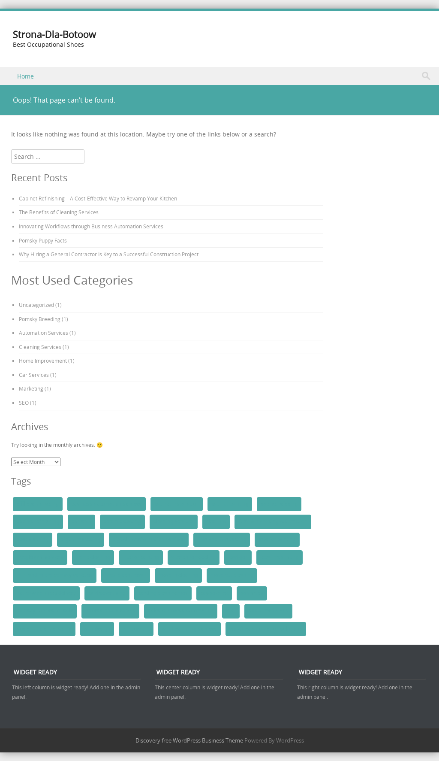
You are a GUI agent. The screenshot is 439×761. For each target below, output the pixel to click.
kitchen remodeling (193, 557)
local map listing (279, 557)
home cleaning (93, 557)
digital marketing (80, 540)
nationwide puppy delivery (46, 593)
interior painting (141, 557)
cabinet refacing (279, 504)
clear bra (216, 521)
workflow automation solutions (265, 629)
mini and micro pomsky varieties (55, 575)
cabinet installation (176, 504)
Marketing (31, 388)
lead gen (238, 557)
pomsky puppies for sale (45, 611)
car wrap (81, 521)
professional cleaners (110, 611)
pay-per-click (214, 593)
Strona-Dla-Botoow (54, 34)
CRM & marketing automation (272, 521)
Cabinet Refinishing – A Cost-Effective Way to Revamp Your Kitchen (98, 198)
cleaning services (173, 521)
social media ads (268, 611)
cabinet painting (229, 504)
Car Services (34, 374)
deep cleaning (32, 540)
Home (25, 76)
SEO (24, 402)
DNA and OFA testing (221, 540)
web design (97, 629)
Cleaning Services (40, 346)
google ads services (40, 557)
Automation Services (43, 332)
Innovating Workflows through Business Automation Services (91, 226)
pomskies (252, 593)
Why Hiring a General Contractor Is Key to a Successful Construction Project (108, 254)
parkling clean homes (163, 593)
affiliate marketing (38, 504)
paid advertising (107, 593)
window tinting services (189, 629)
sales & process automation (180, 611)
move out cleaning (231, 575)
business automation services (106, 504)
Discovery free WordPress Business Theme (189, 740)
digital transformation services (149, 540)
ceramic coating (122, 521)
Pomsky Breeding (39, 318)
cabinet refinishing (38, 521)
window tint (136, 629)
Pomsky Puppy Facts (43, 240)
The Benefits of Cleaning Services (59, 212)
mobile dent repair (125, 575)
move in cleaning (178, 575)
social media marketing (44, 629)
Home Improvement (43, 360)
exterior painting (277, 540)
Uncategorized (36, 304)
